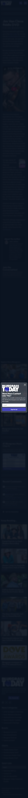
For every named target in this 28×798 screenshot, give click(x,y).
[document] (14, 399)
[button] (25, 385)
